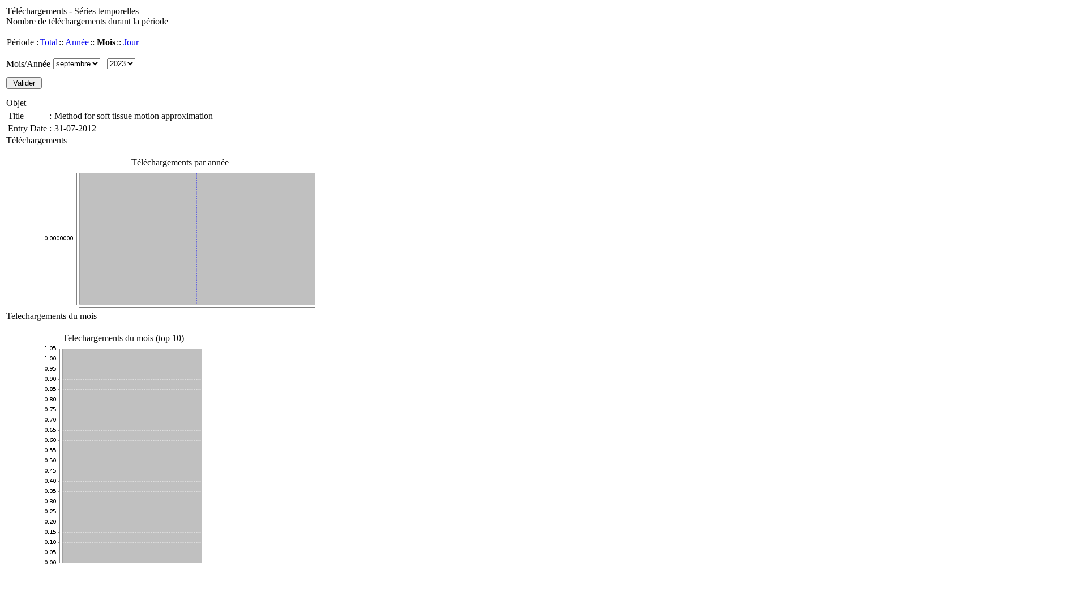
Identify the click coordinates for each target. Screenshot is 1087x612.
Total (49, 42)
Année (77, 42)
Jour (131, 42)
